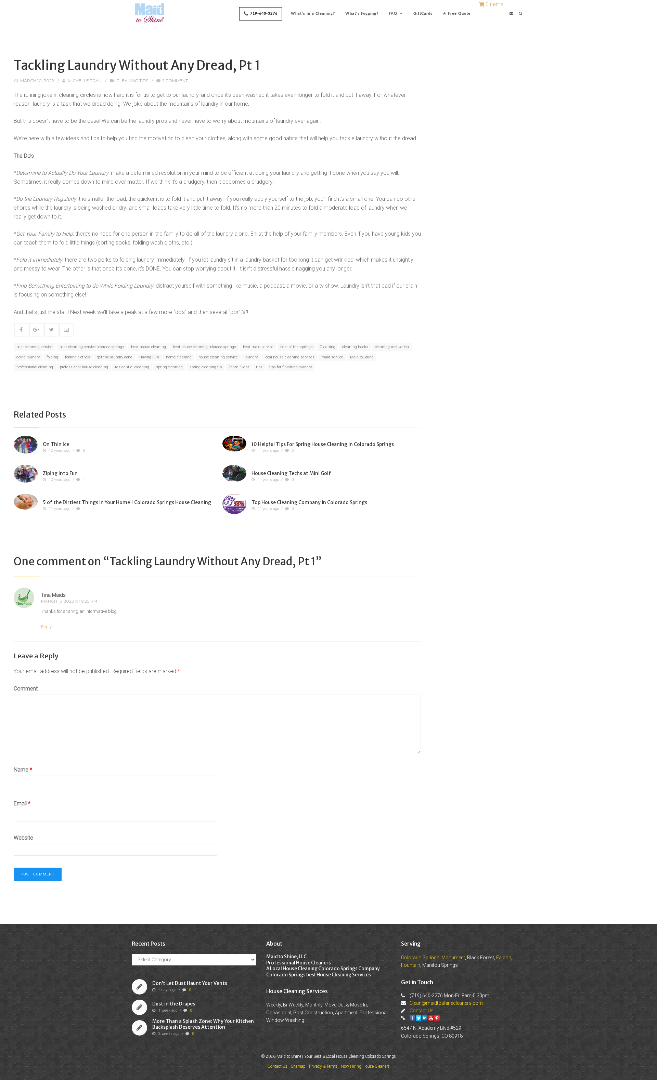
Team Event (239, 367)
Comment (26, 688)
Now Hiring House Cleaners (365, 1066)
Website (23, 837)
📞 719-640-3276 (261, 13)
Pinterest (437, 1018)
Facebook (412, 1018)
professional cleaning (34, 367)
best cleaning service (34, 347)
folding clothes (77, 357)
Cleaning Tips (132, 80)
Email (22, 803)
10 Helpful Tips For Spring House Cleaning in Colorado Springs (323, 444)
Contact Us (422, 1010)
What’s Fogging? (361, 13)
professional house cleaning (84, 367)
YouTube (431, 1018)
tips (259, 367)
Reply (46, 626)
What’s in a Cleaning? (313, 13)
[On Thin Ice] (26, 444)
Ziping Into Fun (60, 473)
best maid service (258, 347)
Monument (453, 957)
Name (23, 769)
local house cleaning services (289, 357)
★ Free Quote (457, 13)
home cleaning (179, 357)
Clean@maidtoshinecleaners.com (446, 1003)
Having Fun (149, 357)
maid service (332, 357)
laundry (251, 357)
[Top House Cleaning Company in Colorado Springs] (234, 504)
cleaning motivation (392, 347)
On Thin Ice (56, 444)
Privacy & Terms (323, 1066)
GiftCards (423, 13)
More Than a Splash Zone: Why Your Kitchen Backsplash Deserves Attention (203, 1024)
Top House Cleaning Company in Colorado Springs (309, 502)
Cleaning (327, 347)
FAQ (393, 13)
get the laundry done (114, 357)
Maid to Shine (362, 357)
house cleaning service (218, 357)
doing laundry (28, 357)
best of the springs (296, 347)
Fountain (410, 965)
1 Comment (175, 80)
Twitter (418, 1018)
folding (52, 357)
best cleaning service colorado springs (92, 347)
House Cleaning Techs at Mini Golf (291, 473)
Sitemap (298, 1066)
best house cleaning (148, 347)
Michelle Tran (85, 80)
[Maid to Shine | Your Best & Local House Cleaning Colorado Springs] (149, 13)
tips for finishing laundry (290, 367)
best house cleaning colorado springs (204, 347)
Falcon (503, 957)
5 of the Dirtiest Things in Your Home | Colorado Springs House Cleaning (127, 502)
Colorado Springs (420, 957)
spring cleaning (169, 367)
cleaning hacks (355, 347)
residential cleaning (132, 367)
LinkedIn (424, 1018)
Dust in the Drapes (173, 1004)
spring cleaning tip (206, 367)
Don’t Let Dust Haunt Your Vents (189, 983)
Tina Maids (53, 595)
